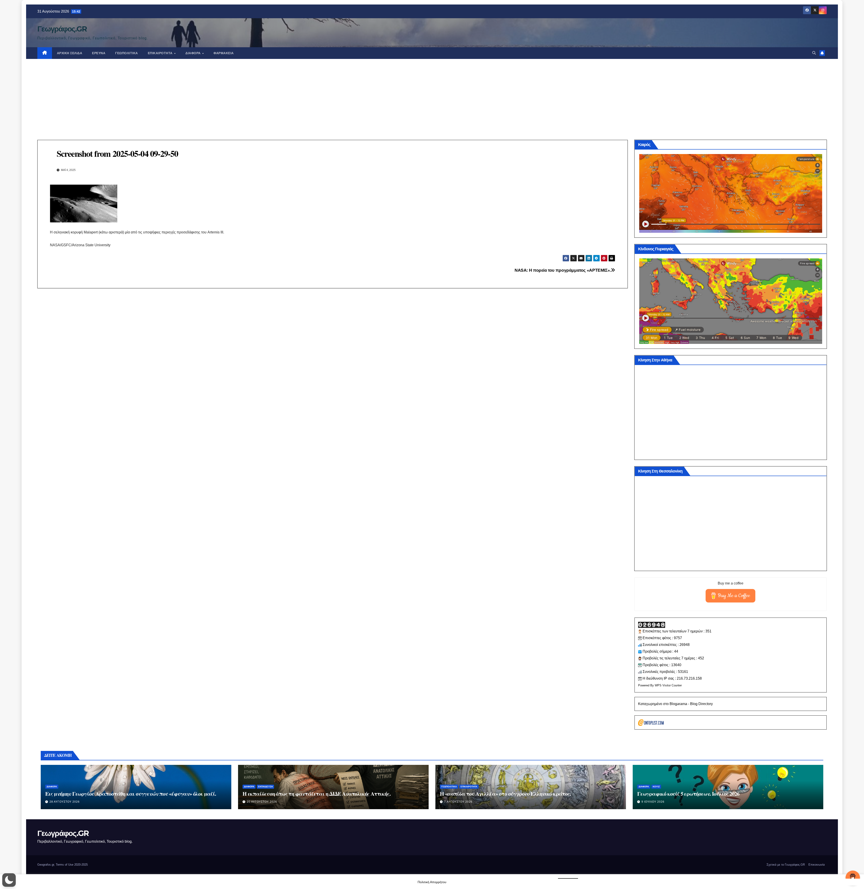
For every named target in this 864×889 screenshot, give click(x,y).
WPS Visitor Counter (668, 685)
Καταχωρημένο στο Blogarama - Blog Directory (675, 704)
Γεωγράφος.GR (62, 28)
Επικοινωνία (816, 864)
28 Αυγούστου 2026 (65, 801)
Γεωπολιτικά (126, 53)
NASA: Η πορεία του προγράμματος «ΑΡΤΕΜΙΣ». (563, 270)
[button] (814, 53)
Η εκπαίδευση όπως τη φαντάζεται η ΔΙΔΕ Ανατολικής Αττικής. (316, 793)
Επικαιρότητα (161, 53)
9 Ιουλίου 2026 (652, 801)
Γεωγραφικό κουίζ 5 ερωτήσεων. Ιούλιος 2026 (688, 793)
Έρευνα (98, 53)
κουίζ (656, 786)
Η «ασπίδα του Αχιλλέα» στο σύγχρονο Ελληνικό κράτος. (505, 793)
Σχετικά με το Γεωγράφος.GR (786, 864)
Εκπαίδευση (265, 786)
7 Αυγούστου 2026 (458, 801)
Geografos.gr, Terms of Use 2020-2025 (62, 864)
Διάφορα (193, 53)
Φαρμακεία (224, 53)
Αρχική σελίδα (69, 53)
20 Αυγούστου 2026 (262, 801)
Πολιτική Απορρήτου (432, 882)
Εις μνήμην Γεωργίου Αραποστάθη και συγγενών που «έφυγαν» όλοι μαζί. (130, 793)
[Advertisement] (432, 92)
